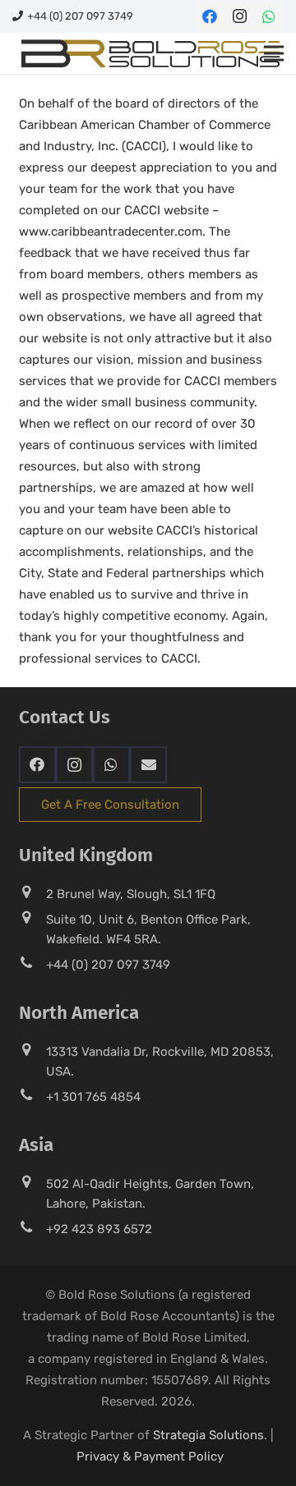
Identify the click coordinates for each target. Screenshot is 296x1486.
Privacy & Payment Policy (150, 1456)
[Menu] (274, 53)
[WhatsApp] (269, 16)
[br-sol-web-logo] (148, 53)
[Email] (148, 764)
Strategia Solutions (208, 1435)
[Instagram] (239, 16)
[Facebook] (209, 16)
